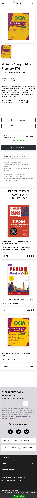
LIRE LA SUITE (14, 96)
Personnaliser (19, 496)
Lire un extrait (20, 120)
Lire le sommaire (20, 126)
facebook (10, 431)
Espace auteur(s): (17, 448)
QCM (12, 78)
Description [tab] (7, 156)
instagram (26, 431)
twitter (18, 431)
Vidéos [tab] (23, 156)
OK (25, 403)
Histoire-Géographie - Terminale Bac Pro (17, 355)
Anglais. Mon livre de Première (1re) (17, 300)
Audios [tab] (16, 156)
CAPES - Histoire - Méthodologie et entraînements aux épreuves (16, 242)
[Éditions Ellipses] (17, 3)
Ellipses (3, 78)
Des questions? (16, 440)
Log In (27, 3)
